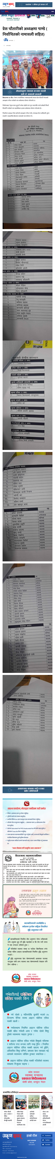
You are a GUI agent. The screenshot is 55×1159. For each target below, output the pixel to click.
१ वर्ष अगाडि (8, 45)
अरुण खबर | (12, 40)
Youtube (47, 1145)
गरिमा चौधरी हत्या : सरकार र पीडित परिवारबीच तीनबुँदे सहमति (8, 1116)
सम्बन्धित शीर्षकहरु (11, 1092)
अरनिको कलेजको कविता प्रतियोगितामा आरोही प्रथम (33, 1116)
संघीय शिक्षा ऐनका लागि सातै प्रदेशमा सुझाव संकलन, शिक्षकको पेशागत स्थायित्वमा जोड (21, 1118)
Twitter (47, 1140)
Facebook (48, 1136)
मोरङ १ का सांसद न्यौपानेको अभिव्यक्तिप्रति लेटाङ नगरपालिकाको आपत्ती (47, 1118)
